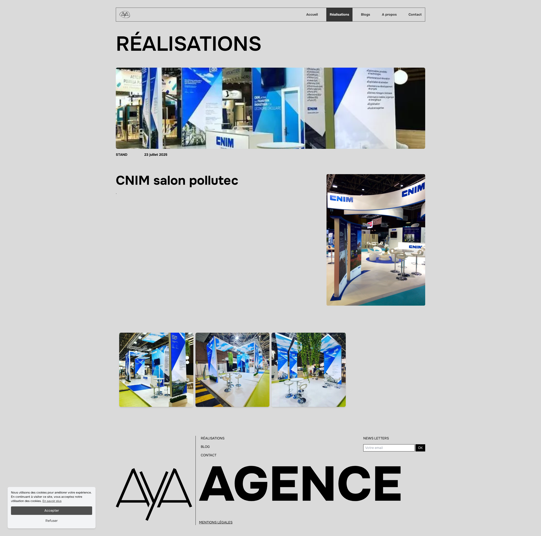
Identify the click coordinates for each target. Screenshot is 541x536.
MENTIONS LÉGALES (215, 522)
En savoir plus (51, 501)
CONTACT (208, 455)
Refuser (51, 520)
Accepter (51, 510)
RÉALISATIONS (212, 438)
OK (420, 448)
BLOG (205, 446)
